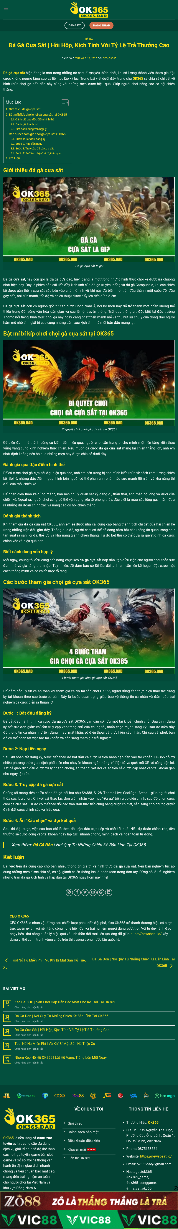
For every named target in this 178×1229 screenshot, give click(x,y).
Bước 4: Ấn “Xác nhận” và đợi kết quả (38, 153)
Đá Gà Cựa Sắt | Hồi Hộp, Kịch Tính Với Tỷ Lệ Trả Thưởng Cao (62, 1030)
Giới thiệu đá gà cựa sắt (25, 109)
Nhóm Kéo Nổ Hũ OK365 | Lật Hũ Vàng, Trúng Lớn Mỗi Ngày (61, 1058)
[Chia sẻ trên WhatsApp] (69, 892)
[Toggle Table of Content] (63, 103)
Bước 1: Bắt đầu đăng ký (30, 139)
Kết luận (15, 158)
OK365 (8, 1138)
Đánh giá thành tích (27, 124)
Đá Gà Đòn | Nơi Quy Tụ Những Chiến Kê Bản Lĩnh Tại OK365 (61, 1016)
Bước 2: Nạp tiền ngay (29, 143)
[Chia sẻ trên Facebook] (77, 892)
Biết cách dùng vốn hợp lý (31, 129)
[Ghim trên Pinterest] (100, 892)
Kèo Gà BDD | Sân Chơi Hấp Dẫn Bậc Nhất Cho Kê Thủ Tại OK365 (65, 1002)
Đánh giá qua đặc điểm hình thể (35, 119)
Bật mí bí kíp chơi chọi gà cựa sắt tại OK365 (38, 115)
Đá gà (89, 39)
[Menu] (5, 9)
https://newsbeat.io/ (146, 934)
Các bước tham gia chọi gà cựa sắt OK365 (37, 134)
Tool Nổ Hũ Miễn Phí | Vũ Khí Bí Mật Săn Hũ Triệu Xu (55, 1044)
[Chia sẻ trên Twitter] (85, 892)
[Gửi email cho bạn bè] (93, 892)
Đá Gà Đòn (43, 844)
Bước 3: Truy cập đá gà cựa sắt (34, 148)
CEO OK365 (109, 58)
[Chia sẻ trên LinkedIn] (108, 892)
